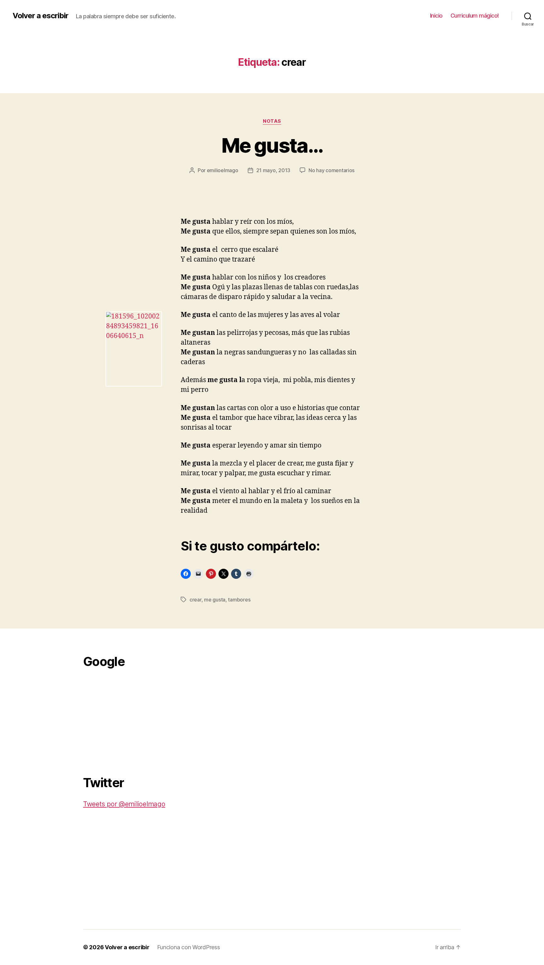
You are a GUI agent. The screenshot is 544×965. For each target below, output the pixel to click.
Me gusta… (272, 145)
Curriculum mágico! (474, 15)
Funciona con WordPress (188, 947)
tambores (239, 599)
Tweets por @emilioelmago (124, 804)
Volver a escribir (40, 16)
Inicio (436, 15)
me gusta (214, 599)
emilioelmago (222, 170)
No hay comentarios (331, 170)
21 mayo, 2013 (273, 170)
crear (195, 599)
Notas (272, 121)
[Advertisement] (130, 718)
